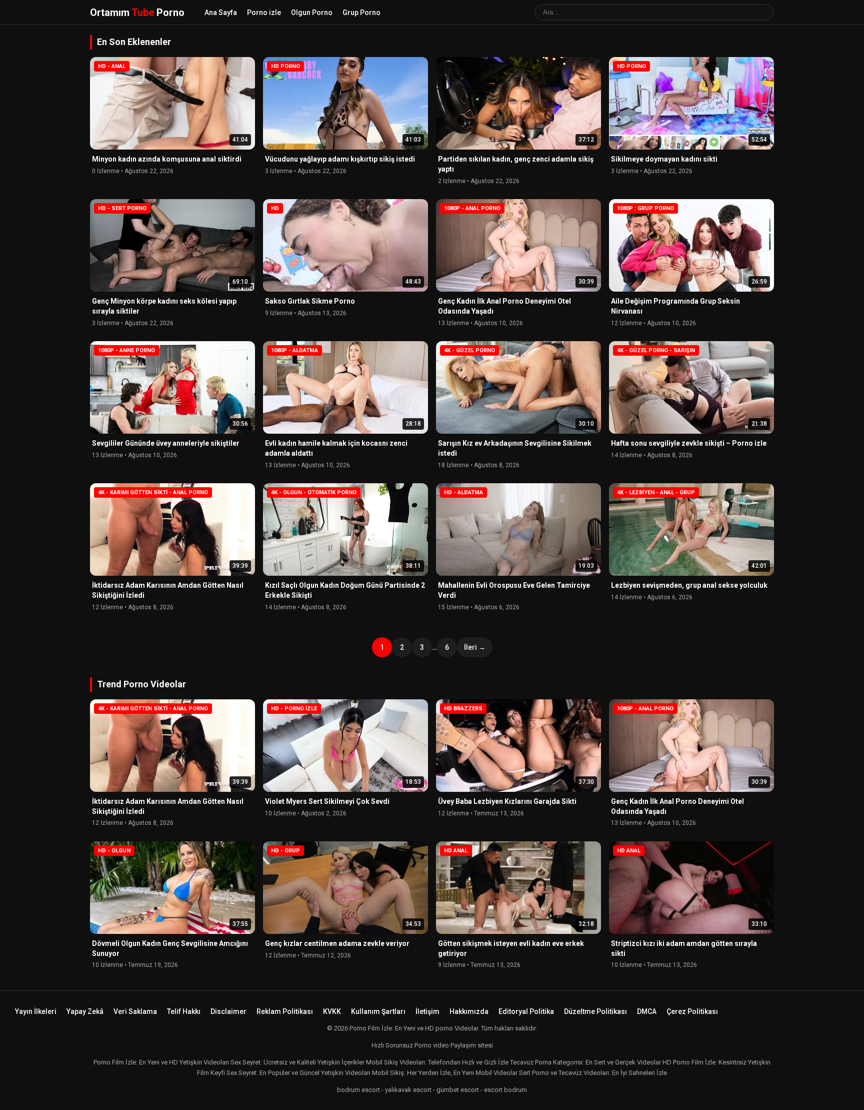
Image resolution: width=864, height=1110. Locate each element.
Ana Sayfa (220, 13)
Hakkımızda (469, 1011)
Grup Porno (361, 13)
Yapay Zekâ (85, 1011)
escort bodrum (505, 1089)
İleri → (475, 647)
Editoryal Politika (526, 1011)
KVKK (332, 1011)
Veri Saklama (135, 1011)
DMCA (646, 1011)
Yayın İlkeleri (35, 1011)
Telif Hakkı (183, 1011)
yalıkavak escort (408, 1089)
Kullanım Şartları (378, 1011)
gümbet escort (457, 1089)
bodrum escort (358, 1089)
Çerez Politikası (692, 1011)
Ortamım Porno (137, 13)
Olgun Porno (311, 13)
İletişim (428, 1011)
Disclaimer (228, 1011)
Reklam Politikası (284, 1011)
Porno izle (264, 13)
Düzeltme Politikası (595, 1011)
